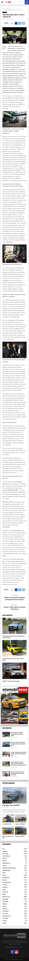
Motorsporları (6, 896)
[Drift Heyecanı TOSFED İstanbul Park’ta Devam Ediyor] (6, 734)
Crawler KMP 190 (6, 824)
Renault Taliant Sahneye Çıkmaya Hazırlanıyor (14, 608)
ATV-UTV (4, 858)
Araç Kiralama (6, 856)
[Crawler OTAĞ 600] (21, 831)
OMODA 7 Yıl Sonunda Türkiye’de (10, 681)
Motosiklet (5, 899)
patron (5, 19)
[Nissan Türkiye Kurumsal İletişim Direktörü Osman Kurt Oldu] (6, 773)
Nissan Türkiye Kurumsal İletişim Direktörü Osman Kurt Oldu (17, 773)
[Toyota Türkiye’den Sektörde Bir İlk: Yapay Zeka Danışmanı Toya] (6, 754)
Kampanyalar (5, 877)
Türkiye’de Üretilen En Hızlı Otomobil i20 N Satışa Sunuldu (13, 637)
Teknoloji (4, 908)
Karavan (4, 880)
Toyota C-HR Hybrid (20, 824)
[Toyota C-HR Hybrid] (21, 818)
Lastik (3, 889)
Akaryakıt (4, 851)
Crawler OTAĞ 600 (19, 836)
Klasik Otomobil (6, 882)
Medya (4, 894)
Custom (4, 860)
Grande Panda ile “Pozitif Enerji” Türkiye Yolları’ (13, 659)
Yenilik (4, 923)
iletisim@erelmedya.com (16, 947)
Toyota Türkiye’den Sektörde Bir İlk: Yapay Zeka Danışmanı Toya (18, 753)
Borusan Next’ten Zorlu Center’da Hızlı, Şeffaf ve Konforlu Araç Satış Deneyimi (18, 763)
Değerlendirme (6, 863)
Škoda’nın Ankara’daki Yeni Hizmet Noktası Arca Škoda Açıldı (18, 743)
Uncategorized (6, 916)
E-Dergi (4, 865)
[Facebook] (12, 952)
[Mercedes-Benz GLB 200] (8, 831)
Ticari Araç (5, 913)
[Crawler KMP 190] (8, 818)
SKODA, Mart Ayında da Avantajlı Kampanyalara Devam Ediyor (14, 598)
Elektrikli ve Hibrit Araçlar (9, 868)
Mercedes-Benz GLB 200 (7, 837)
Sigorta (4, 906)
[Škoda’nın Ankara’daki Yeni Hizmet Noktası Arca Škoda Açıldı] (6, 744)
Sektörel (4, 904)
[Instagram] (16, 952)
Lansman (4, 12)
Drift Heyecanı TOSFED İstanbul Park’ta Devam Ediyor (17, 734)
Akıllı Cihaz (5, 853)
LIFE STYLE (5, 892)
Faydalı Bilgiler (6, 870)
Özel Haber (5, 901)
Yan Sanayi (5, 918)
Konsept (4, 884)
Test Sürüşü (5, 911)
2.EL (3, 848)
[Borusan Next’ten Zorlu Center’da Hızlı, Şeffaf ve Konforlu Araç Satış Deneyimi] (6, 764)
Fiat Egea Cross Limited (10, 805)
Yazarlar (4, 920)
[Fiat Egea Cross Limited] (14, 795)
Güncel (4, 875)
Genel (3, 872)
